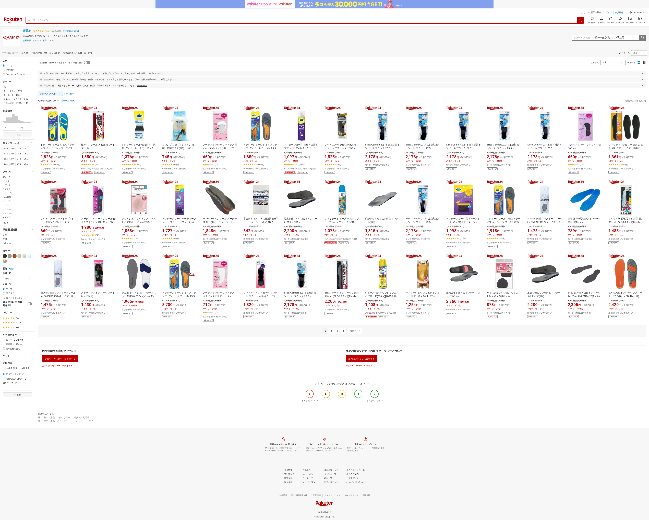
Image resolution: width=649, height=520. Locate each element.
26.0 (26, 154)
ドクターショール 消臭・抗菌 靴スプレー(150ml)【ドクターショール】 (301, 148)
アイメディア (9, 213)
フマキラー (8, 189)
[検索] (580, 20)
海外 (12, 269)
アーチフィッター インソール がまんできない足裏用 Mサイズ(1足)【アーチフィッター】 (98, 222)
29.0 (12, 164)
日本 (5, 235)
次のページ (355, 331)
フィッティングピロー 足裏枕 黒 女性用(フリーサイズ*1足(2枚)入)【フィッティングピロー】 (625, 148)
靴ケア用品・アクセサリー (57, 417)
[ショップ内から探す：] (642, 37)
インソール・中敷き (84, 421)
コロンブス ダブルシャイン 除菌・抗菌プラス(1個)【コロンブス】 (179, 148)
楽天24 (27, 30)
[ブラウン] (15, 256)
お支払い (37, 40)
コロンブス (8, 193)
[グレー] (10, 256)
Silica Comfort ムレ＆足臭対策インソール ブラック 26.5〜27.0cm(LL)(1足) (544, 148)
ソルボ (6, 181)
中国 (5, 239)
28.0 (26, 159)
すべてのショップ (10, 53)
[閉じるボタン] (642, 73)
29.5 (19, 164)
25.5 (19, 154)
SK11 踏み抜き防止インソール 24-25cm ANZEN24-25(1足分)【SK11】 (584, 296)
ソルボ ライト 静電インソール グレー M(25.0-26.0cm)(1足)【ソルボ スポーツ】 (139, 296)
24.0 (26, 149)
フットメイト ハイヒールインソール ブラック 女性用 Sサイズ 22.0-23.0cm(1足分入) (260, 296)
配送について (49, 40)
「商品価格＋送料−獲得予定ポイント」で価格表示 (60, 62)
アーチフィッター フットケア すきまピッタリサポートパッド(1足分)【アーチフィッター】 (220, 296)
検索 (19, 135)
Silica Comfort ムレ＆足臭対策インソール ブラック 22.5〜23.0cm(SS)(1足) (423, 222)
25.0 (12, 154)
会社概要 (27, 40)
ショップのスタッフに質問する (60, 358)
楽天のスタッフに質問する (361, 358)
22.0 (6, 149)
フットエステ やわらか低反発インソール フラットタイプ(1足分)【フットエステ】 (341, 148)
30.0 (26, 164)
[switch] (30, 303)
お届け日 (7, 284)
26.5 (6, 159)
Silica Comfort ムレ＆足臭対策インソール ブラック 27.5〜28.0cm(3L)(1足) (423, 148)
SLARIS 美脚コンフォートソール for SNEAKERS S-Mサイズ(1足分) (544, 222)
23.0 (12, 149)
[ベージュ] (19, 256)
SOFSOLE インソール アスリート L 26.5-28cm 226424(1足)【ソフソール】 (625, 296)
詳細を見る (142, 85)
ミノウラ (7, 201)
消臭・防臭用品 (81, 417)
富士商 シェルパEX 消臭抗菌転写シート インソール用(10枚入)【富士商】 (261, 222)
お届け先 (7, 273)
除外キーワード (10, 383)
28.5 (6, 164)
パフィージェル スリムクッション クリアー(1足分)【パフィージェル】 (423, 296)
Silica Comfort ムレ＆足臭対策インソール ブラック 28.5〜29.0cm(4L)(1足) (301, 296)
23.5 (19, 149)
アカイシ (7, 177)
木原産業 (7, 217)
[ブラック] (5, 256)
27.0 (12, 159)
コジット (7, 185)
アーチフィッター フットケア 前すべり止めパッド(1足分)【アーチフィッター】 (220, 148)
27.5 (19, 159)
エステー (7, 209)
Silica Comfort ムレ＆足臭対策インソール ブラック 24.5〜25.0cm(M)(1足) (463, 148)
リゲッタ (7, 205)
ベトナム (7, 243)
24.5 (6, 154)
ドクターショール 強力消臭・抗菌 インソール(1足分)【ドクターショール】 (139, 148)
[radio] (4, 65)
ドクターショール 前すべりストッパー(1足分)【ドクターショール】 (463, 222)
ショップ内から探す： (584, 37)
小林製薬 (7, 197)
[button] (637, 13)
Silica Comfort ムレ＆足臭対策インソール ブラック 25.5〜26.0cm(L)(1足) (504, 148)
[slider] (3, 122)
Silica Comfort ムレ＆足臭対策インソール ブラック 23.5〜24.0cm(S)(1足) (382, 148)
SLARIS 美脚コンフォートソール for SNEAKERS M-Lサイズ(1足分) (58, 296)
